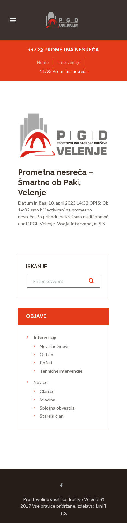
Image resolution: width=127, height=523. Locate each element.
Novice (40, 382)
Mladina (47, 399)
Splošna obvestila (57, 408)
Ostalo (46, 354)
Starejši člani (52, 416)
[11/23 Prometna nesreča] (63, 134)
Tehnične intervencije (61, 371)
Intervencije (69, 62)
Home (43, 62)
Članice (47, 391)
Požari (46, 362)
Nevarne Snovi (54, 346)
